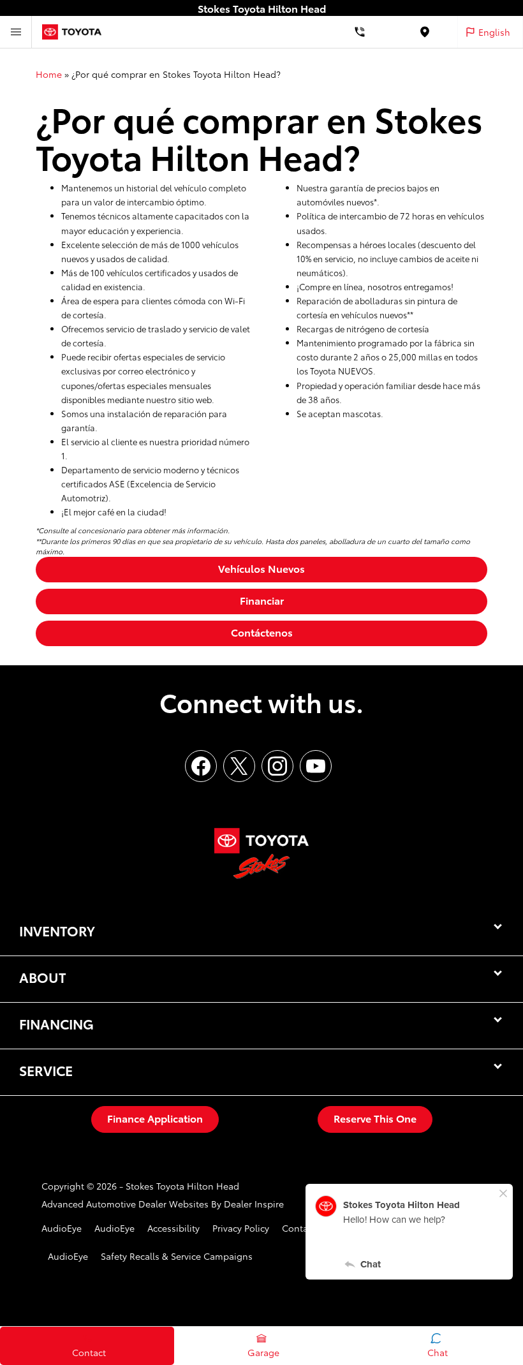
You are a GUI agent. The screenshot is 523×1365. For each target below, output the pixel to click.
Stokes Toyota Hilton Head (182, 1185)
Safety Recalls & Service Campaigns (177, 1256)
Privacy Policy (240, 1227)
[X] (239, 766)
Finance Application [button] (155, 1117)
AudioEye (61, 1227)
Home (49, 74)
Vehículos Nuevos (261, 568)
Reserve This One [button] (375, 1117)
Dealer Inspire (254, 1203)
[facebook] (201, 766)
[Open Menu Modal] (16, 32)
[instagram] (277, 766)
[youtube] (316, 766)
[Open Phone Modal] (360, 32)
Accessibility (173, 1227)
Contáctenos (262, 631)
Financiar (262, 600)
